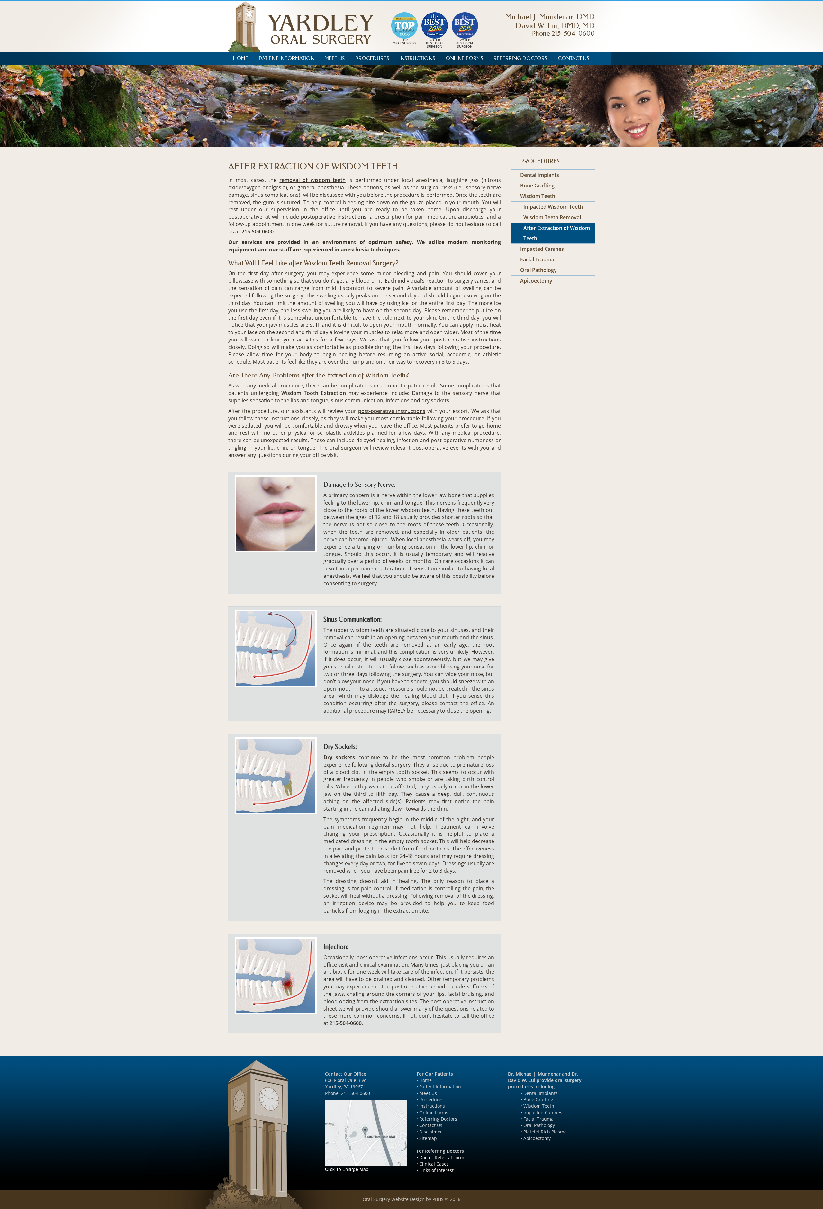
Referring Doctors (520, 58)
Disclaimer (430, 1132)
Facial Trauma (537, 259)
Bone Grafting (537, 185)
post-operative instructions (391, 410)
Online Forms (464, 58)
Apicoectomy (536, 280)
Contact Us (573, 58)
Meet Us (335, 58)
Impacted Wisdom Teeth (553, 206)
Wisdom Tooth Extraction (313, 392)
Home (240, 58)
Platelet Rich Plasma (545, 1132)
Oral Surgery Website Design (394, 1199)
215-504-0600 (563, 33)
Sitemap (428, 1138)
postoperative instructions (333, 216)
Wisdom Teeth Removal (552, 217)
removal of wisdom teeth (312, 180)
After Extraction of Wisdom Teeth (556, 233)
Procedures (372, 58)
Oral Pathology (538, 270)
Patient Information (286, 58)
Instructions (417, 58)
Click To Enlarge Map (346, 1169)
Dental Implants (539, 174)
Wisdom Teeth (537, 196)
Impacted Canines (542, 248)
